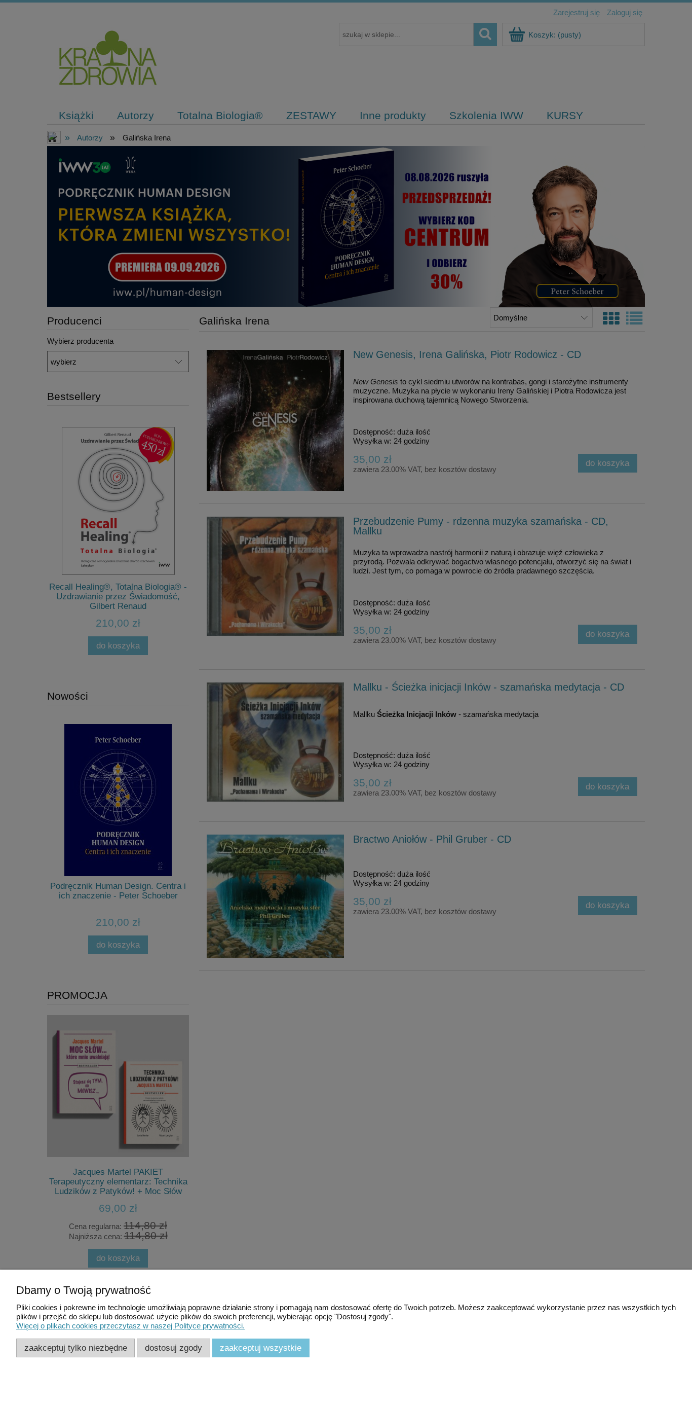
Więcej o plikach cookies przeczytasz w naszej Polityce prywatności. (130, 1325)
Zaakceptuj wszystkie (260, 1348)
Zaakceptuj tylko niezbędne (75, 1348)
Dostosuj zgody (173, 1348)
